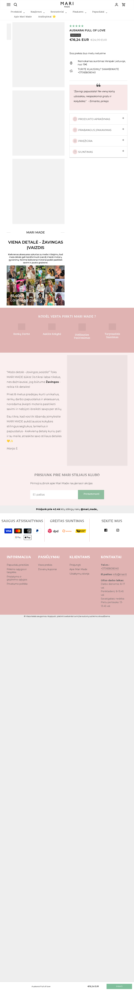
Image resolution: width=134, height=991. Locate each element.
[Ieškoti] (15, 4)
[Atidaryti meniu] (8, 4)
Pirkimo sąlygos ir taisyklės (17, 571)
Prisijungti (75, 564)
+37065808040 (110, 568)
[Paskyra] (116, 4)
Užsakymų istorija (79, 573)
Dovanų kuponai (47, 569)
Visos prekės (45, 564)
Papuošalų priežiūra (18, 564)
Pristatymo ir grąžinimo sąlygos (17, 578)
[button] (76, 25)
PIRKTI (119, 986)
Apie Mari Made (78, 569)
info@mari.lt (120, 574)
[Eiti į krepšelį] (124, 4)
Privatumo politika (17, 583)
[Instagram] (117, 530)
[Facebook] (105, 530)
